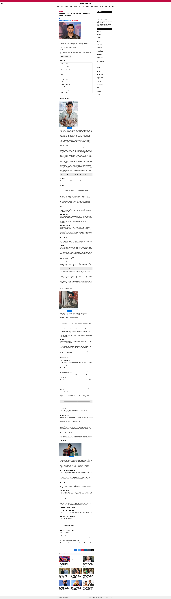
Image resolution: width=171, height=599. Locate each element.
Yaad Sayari (98, 94)
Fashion (91, 6)
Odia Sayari (98, 71)
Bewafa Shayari (99, 34)
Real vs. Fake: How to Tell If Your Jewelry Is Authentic (76, 558)
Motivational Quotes (100, 68)
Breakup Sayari (99, 40)
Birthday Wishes (99, 37)
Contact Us (110, 597)
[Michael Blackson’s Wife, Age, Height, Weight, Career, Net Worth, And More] (88, 571)
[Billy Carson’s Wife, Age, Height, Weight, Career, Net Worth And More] (76, 571)
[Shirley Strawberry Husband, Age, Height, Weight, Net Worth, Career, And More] (88, 583)
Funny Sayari (98, 48)
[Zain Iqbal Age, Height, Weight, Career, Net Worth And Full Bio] (70, 38)
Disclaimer (106, 597)
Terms (103, 597)
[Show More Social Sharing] (79, 20)
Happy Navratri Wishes (100, 57)
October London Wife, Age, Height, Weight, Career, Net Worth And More (64, 588)
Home (58, 6)
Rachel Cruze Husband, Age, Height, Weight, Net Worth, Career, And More (64, 576)
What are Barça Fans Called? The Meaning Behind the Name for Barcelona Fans (64, 564)
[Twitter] (56, 46)
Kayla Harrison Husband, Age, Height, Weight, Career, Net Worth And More (76, 588)
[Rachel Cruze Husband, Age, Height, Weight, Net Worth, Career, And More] (64, 571)
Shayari (62, 6)
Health (71, 6)
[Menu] (1, 4)
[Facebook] (56, 43)
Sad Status (98, 80)
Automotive (96, 6)
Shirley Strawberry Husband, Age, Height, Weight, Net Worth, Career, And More (88, 588)
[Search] (169, 1)
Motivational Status (99, 70)
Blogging (75, 6)
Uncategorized (99, 91)
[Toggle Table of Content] (70, 56)
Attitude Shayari (99, 31)
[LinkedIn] (56, 48)
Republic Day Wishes (100, 77)
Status (98, 87)
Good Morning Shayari (100, 51)
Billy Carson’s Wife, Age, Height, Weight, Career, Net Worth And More (76, 576)
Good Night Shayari (99, 54)
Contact (167, 3)
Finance (106, 6)
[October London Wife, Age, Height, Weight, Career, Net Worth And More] (64, 583)
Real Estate (101, 6)
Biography (60, 11)
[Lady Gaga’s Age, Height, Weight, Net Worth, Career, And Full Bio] (88, 559)
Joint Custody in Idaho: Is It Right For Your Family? (104, 19)
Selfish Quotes (99, 81)
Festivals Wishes (99, 44)
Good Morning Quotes (100, 50)
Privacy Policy (100, 597)
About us (90, 597)
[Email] (56, 53)
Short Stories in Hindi (100, 84)
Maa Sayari (98, 67)
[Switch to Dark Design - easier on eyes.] (168, 0)
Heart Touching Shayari (100, 61)
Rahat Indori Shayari (100, 74)
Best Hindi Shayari (94, 597)
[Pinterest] (56, 50)
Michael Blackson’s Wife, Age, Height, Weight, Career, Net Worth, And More (88, 576)
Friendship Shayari (99, 47)
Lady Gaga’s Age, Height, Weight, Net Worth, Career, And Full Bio (88, 564)
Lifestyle (83, 6)
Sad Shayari (98, 78)
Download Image (71, 456)
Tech (79, 6)
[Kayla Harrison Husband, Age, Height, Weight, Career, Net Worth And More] (76, 583)
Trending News (111, 6)
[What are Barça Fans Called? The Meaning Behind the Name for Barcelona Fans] (64, 559)
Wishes (66, 6)
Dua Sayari (98, 41)
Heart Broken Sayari (100, 60)
